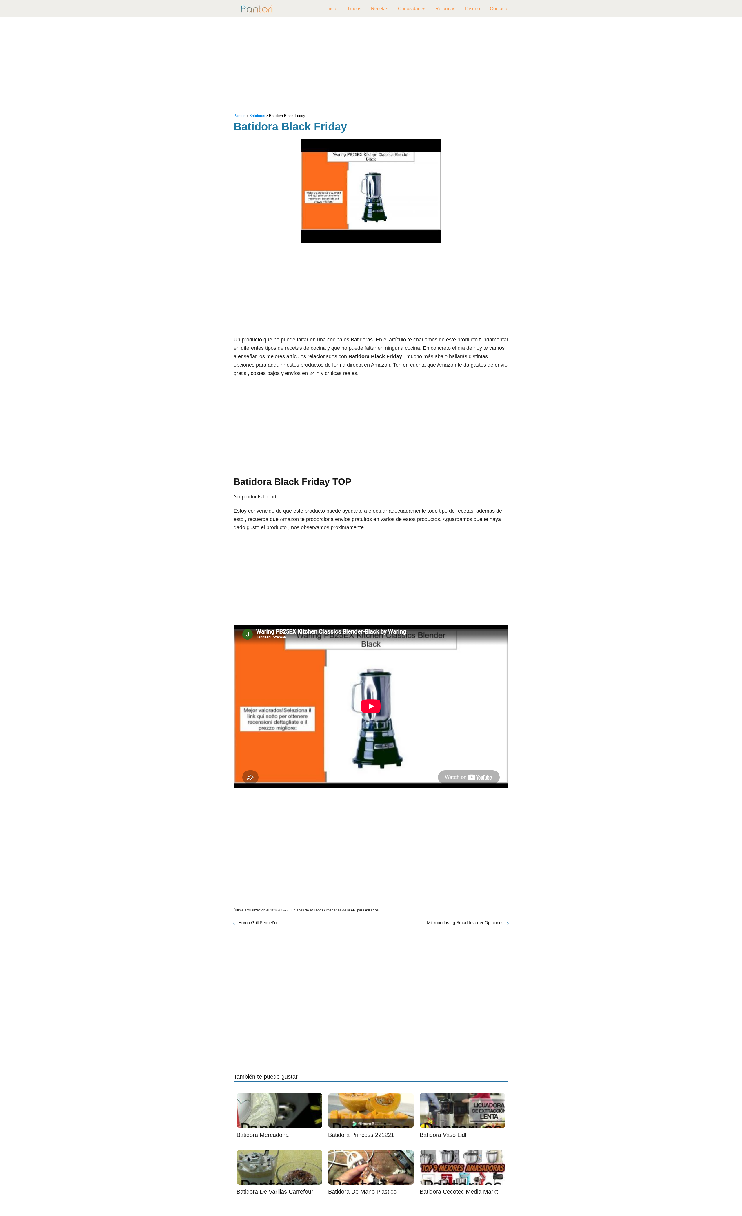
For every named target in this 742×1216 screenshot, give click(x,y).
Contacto (499, 8)
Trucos (354, 8)
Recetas (379, 8)
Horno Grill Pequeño (257, 922)
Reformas (445, 8)
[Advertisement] (371, 66)
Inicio (331, 8)
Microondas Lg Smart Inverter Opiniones (465, 922)
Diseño (472, 8)
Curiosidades (411, 8)
